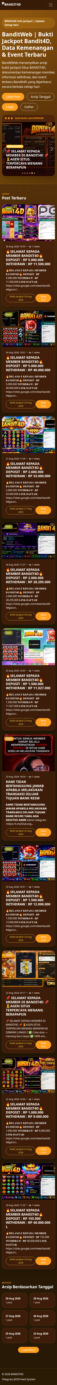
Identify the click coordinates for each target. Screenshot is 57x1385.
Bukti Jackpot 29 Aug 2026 (21, 404)
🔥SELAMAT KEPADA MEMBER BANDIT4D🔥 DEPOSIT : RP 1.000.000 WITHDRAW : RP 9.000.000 (27, 1110)
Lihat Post (13, 97)
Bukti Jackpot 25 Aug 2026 (21, 722)
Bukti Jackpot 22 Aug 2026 (21, 1045)
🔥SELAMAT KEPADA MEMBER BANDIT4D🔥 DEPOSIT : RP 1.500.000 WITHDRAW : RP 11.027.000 (28, 681)
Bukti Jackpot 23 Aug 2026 (21, 832)
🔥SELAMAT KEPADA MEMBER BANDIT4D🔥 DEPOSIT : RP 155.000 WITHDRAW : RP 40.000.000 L (28, 1218)
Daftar (29, 107)
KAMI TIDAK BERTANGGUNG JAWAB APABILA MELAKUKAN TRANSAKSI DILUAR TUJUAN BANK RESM (25, 789)
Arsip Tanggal (41, 97)
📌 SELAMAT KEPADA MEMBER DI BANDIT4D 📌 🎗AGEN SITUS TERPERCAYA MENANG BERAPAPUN (27, 1006)
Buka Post (43, 298)
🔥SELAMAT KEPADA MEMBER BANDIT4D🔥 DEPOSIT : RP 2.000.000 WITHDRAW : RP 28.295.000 (28, 575)
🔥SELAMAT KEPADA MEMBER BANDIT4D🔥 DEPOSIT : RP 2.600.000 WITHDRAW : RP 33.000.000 (28, 469)
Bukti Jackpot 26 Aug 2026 (21, 616)
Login (10, 107)
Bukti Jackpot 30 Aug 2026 (21, 298)
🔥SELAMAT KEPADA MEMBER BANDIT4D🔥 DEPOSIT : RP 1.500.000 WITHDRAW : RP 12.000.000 (28, 897)
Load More (28, 1350)
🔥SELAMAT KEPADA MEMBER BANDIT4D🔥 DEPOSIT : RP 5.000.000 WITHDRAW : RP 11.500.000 (28, 257)
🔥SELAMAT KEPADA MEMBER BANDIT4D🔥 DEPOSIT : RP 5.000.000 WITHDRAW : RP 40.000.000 (28, 363)
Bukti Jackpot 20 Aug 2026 (21, 1261)
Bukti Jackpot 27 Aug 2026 (21, 510)
